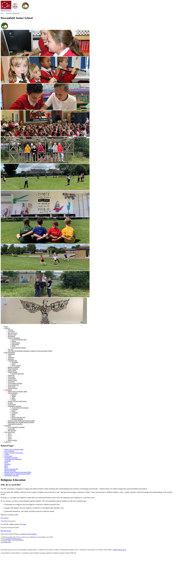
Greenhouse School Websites (28, 534)
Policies (14, 341)
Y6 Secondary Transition (15, 383)
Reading (14, 395)
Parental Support (12, 388)
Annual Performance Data (19, 339)
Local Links (11, 429)
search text (9, 13)
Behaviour (11, 359)
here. (24, 524)
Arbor (9, 356)
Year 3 (10, 433)
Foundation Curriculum (14, 406)
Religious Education (17, 419)
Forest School (12, 404)
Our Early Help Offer (18, 373)
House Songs (11, 386)
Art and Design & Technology (20, 408)
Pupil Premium (16, 343)
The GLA (11, 349)
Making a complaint (13, 367)
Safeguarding (15, 344)
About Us (7, 328)
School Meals (12, 378)
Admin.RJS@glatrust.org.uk (13, 538)
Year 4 (10, 435)
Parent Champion (13, 369)
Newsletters (15, 362)
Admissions (11, 354)
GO (2, 13)
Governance (11, 331)
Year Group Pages (9, 432)
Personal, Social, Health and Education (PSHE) (21, 420)
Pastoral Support (12, 372)
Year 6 (10, 438)
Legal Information (6, 542)
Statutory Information (14, 338)
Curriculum (8, 390)
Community (7, 425)
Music (13, 416)
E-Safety (10, 403)
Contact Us (7, 442)
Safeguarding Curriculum (15, 424)
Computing (15, 409)
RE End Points (6, 531)
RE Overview (5, 518)
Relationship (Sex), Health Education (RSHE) (21, 422)
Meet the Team (12, 334)
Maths (13, 398)
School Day (11, 375)
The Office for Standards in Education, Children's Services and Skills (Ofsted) (30, 351)
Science (14, 399)
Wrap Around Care (13, 385)
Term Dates (11, 382)
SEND (13, 346)
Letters (13, 364)
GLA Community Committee (16, 427)
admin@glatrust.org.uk (119, 549)
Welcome (10, 330)
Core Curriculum (13, 393)
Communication (12, 360)
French (13, 411)
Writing (14, 396)
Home (6, 326)
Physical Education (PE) (18, 417)
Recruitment (11, 336)
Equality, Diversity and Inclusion (17, 401)
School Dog (11, 377)
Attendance (11, 357)
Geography (15, 412)
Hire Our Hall (12, 430)
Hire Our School (12, 333)
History (14, 414)
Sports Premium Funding (19, 347)
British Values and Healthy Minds (17, 391)
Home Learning (12, 440)
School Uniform (12, 380)
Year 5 (10, 437)
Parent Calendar (16, 365)
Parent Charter (12, 370)
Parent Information (9, 352)
